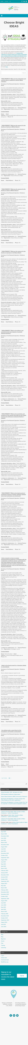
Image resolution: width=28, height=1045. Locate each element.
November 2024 (5, 844)
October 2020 (4, 896)
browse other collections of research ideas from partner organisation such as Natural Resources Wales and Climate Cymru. (14, 54)
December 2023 (5, 853)
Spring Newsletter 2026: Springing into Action (11, 792)
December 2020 (5, 892)
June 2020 (3, 905)
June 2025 (3, 838)
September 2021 (5, 881)
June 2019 (3, 926)
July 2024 (3, 849)
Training (3, 945)
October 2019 (4, 918)
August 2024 (4, 846)
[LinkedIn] (24, 1)
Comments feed (5, 959)
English (2, 1)
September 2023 (5, 857)
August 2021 (4, 883)
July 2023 (3, 861)
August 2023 (4, 859)
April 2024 (3, 851)
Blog (2, 934)
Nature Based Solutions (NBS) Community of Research (14, 796)
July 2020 (3, 902)
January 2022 (4, 877)
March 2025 (4, 842)
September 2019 (5, 920)
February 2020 (4, 913)
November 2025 (5, 836)
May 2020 (3, 907)
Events (2, 941)
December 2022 (5, 874)
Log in (2, 955)
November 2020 (5, 894)
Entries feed (4, 957)
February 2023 (4, 870)
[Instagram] (26, 1)
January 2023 (4, 872)
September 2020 (5, 898)
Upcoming (3, 947)
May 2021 (3, 885)
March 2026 (4, 833)
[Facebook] (22, 1)
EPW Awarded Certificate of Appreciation (10, 794)
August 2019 (4, 922)
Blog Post (3, 938)
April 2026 (3, 831)
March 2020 (4, 911)
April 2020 (3, 909)
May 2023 (3, 864)
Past (2, 943)
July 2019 (3, 924)
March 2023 (4, 868)
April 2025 (3, 840)
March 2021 (4, 887)
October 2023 (4, 855)
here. (7, 66)
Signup (22, 975)
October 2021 (4, 879)
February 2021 (4, 890)
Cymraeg (6, 1)
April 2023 (3, 866)
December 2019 (5, 915)
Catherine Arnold (5, 811)
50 (9, 778)
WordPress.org (4, 962)
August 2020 (4, 900)
